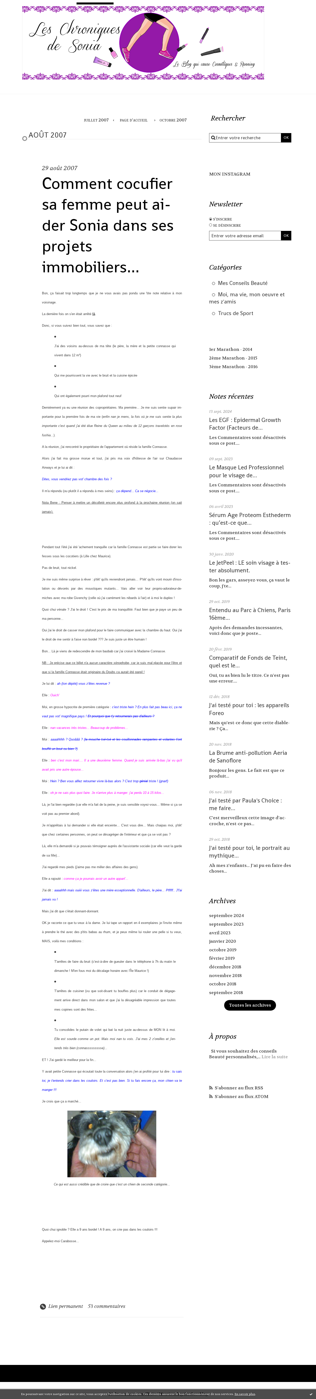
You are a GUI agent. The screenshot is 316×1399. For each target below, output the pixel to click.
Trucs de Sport (235, 313)
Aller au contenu (26, 8)
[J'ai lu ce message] (311, 1394)
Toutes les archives (250, 1005)
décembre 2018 (225, 967)
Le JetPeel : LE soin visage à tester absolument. (250, 566)
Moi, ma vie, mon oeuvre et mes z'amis (247, 298)
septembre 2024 (226, 916)
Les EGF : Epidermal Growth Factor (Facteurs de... (245, 423)
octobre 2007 (173, 120)
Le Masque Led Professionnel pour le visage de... (246, 471)
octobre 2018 (223, 984)
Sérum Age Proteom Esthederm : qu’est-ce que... (250, 518)
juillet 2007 (96, 120)
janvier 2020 (222, 941)
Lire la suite (274, 1057)
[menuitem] (98, 120)
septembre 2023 (226, 924)
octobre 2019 (223, 950)
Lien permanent (65, 1306)
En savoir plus (245, 1394)
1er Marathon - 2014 (230, 349)
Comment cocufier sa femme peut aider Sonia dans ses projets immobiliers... (108, 225)
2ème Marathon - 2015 (233, 358)
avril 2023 (220, 933)
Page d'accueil (134, 120)
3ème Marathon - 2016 (233, 367)
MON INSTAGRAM (229, 174)
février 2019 (222, 958)
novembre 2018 (225, 976)
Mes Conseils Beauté (243, 283)
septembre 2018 (226, 993)
